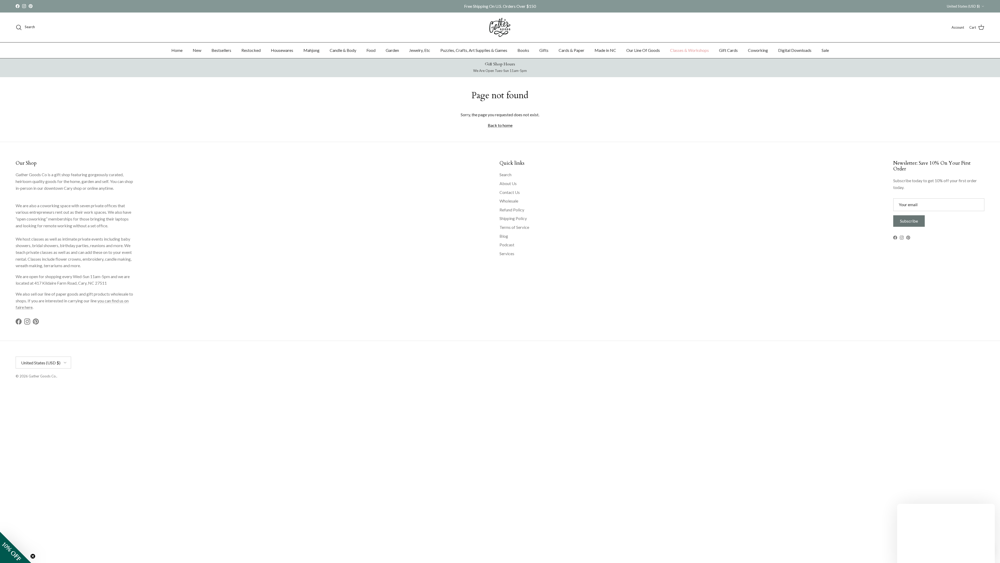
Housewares (282, 50)
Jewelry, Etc (419, 50)
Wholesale (508, 200)
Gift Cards (728, 50)
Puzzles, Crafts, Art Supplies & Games (473, 50)
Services (506, 253)
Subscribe (909, 220)
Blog (503, 236)
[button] (15, 547)
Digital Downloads (794, 50)
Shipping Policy (513, 218)
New (197, 50)
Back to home (500, 125)
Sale (825, 50)
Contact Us (509, 192)
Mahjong (311, 50)
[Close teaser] (32, 556)
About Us (508, 183)
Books (523, 50)
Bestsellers (221, 50)
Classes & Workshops (689, 50)
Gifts (543, 50)
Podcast (506, 244)
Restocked (251, 50)
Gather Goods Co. (43, 376)
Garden (392, 50)
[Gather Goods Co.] (500, 27)
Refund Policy (511, 209)
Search (505, 174)
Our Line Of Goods (643, 50)
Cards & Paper (571, 50)
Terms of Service (514, 227)
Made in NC (605, 50)
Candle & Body (343, 50)
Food (371, 50)
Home (177, 50)
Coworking (758, 50)
